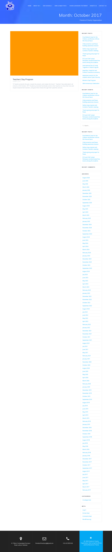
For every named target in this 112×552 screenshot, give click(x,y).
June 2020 (85, 371)
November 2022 (87, 299)
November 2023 (87, 262)
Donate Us (93, 5)
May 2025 (85, 209)
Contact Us (103, 5)
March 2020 (86, 381)
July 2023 (85, 274)
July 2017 (85, 474)
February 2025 (87, 218)
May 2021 (85, 352)
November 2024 (87, 228)
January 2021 (86, 359)
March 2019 (86, 418)
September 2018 (87, 437)
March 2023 (86, 287)
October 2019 (86, 396)
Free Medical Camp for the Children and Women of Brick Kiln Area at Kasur (91, 39)
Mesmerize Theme (93, 545)
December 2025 (87, 193)
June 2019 (85, 409)
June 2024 (85, 240)
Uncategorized (87, 500)
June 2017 (85, 477)
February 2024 (87, 252)
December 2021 (87, 331)
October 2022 (86, 302)
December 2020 (87, 362)
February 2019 (87, 421)
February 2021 (87, 356)
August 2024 (86, 237)
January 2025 (86, 221)
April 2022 (85, 321)
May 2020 (85, 374)
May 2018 (85, 446)
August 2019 (86, 402)
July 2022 (85, 312)
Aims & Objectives (60, 5)
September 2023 (87, 268)
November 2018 (87, 430)
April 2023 (85, 284)
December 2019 (87, 390)
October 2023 (86, 265)
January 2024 (86, 256)
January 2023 (86, 293)
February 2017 (87, 490)
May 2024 (85, 243)
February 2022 (87, 324)
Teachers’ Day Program (23, 79)
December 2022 (87, 296)
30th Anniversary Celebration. (91, 83)
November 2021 (87, 334)
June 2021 (85, 349)
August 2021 (86, 343)
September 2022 (87, 306)
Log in (84, 510)
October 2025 (86, 199)
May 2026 (85, 184)
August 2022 (86, 309)
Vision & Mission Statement (78, 5)
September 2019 (87, 399)
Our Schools (47, 5)
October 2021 (86, 337)
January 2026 (86, 190)
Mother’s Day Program (89, 80)
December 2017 (87, 459)
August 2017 (86, 471)
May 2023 (85, 281)
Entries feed (86, 513)
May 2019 (85, 412)
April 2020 (85, 377)
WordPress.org (87, 519)
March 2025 (86, 215)
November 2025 (87, 196)
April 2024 (85, 246)
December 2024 (87, 224)
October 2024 (86, 231)
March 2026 (86, 187)
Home (29, 5)
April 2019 (85, 415)
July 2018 (85, 443)
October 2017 (86, 465)
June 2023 (85, 277)
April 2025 (85, 212)
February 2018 (87, 452)
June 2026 (85, 181)
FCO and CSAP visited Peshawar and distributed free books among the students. (91, 60)
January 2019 (86, 424)
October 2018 (86, 434)
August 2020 (86, 368)
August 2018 (86, 440)
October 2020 (86, 365)
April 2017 (85, 484)
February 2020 (87, 384)
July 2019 (85, 406)
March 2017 (86, 487)
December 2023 (87, 259)
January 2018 (86, 455)
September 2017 (87, 468)
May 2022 (85, 318)
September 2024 (87, 234)
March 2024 (86, 249)
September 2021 (87, 340)
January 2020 (86, 387)
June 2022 (85, 315)
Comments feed (87, 516)
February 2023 (87, 290)
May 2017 (85, 480)
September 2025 (87, 203)
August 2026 (86, 178)
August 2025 (86, 206)
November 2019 (87, 393)
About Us (36, 5)
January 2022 (86, 327)
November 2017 (87, 462)
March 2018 (86, 449)
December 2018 (87, 427)
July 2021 (85, 346)
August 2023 (86, 271)
